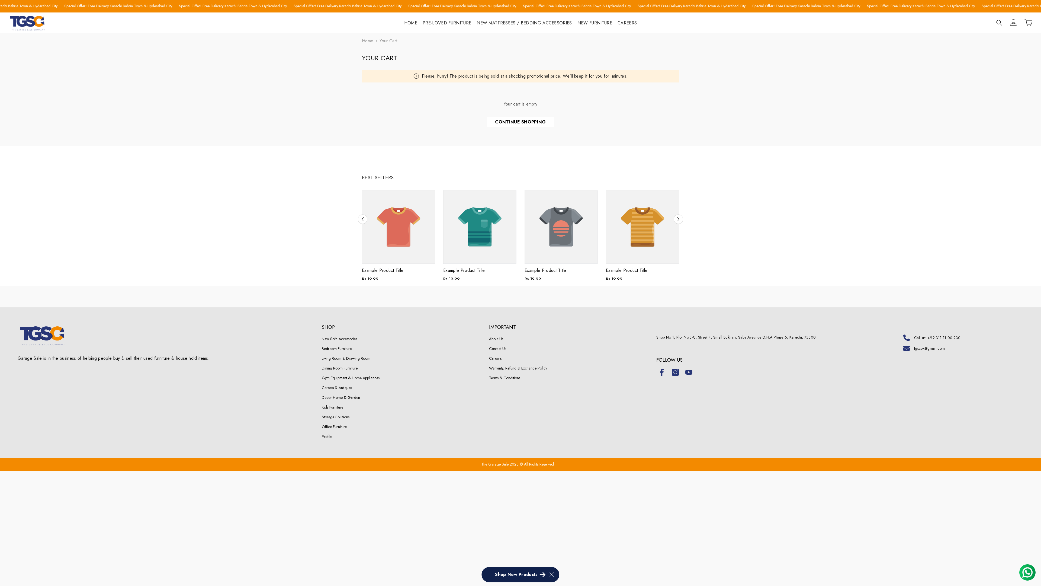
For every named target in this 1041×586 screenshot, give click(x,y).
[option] (398, 238)
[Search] (999, 22)
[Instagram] (675, 372)
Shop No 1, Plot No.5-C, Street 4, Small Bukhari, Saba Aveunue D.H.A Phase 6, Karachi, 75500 (736, 337)
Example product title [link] (383, 270)
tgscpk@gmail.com (929, 348)
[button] (362, 219)
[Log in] (1013, 22)
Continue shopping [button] (520, 122)
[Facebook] (661, 372)
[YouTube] (688, 372)
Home (367, 41)
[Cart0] (1028, 22)
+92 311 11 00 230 (943, 337)
